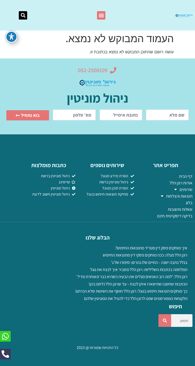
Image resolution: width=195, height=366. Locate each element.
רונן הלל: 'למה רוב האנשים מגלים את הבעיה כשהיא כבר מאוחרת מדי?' (131, 276)
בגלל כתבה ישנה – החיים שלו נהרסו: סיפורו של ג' (149, 262)
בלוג (189, 202)
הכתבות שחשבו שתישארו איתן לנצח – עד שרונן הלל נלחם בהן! (138, 284)
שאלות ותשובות (180, 209)
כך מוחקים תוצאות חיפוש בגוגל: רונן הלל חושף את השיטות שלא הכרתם (131, 291)
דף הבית (185, 176)
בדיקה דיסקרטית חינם (174, 216)
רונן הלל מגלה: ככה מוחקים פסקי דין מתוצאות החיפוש (145, 255)
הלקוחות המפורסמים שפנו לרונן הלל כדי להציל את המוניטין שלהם (135, 298)
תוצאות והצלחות (179, 196)
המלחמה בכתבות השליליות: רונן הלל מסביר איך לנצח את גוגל (138, 269)
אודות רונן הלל (181, 183)
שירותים (186, 189)
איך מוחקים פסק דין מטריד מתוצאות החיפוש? (151, 248)
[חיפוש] (164, 320)
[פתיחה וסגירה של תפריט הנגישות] (11, 37)
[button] (101, 15)
